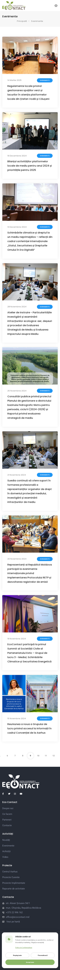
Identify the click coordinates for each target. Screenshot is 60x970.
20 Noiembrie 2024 (16, 558)
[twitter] (10, 793)
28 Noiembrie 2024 (16, 306)
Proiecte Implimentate (13, 883)
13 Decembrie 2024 (17, 226)
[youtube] (22, 793)
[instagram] (16, 793)
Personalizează (43, 955)
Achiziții (6, 851)
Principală (22, 21)
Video (5, 857)
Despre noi (7, 808)
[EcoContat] (30, 781)
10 (38, 755)
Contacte (7, 825)
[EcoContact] (13, 5)
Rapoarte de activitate (13, 888)
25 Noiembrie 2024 (16, 390)
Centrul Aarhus (10, 871)
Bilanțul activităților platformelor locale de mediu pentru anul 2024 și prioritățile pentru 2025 (29, 166)
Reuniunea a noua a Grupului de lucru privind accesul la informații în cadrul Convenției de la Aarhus (29, 728)
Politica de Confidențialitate (23, 947)
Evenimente (37, 21)
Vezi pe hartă (13, 921)
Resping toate (17, 955)
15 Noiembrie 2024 (16, 718)
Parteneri (7, 819)
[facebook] (4, 793)
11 (46, 755)
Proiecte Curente (11, 877)
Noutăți (6, 840)
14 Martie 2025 (14, 80)
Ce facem (7, 814)
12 (53, 755)
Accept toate (30, 962)
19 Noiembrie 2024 (16, 638)
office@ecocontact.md (17, 917)
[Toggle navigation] (56, 6)
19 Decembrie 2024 (17, 155)
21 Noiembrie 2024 (16, 474)
